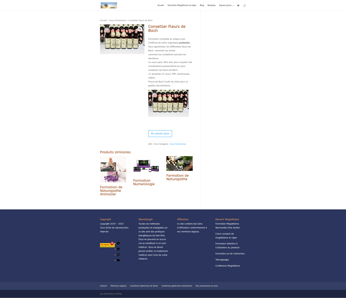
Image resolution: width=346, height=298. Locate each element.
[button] (139, 29)
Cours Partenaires (117, 20)
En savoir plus (160, 133)
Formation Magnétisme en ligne (182, 5)
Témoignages (222, 259)
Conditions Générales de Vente (144, 286)
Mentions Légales (119, 286)
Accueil (160, 5)
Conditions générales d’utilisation (177, 286)
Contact (103, 286)
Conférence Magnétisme (227, 265)
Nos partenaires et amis (207, 286)
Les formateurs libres (111, 293)
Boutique (212, 5)
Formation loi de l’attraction (230, 253)
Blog (202, 5)
